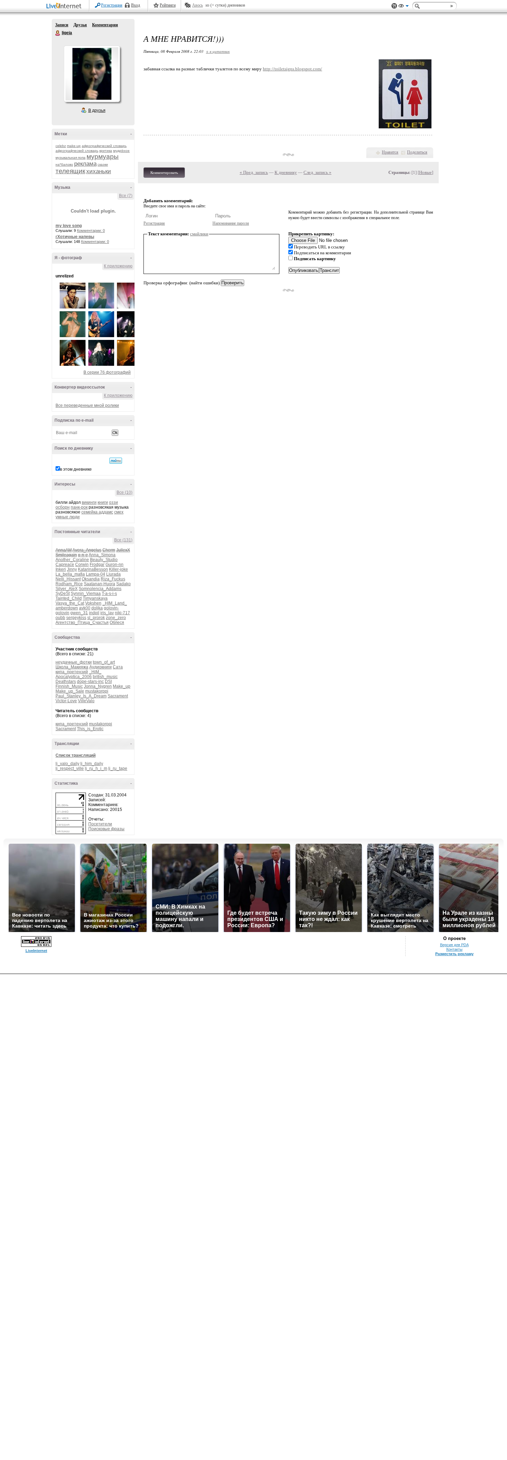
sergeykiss (76, 617)
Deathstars (66, 681)
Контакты (454, 949)
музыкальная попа (71, 157)
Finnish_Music (69, 686)
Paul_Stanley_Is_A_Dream (81, 696)
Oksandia (91, 579)
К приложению (118, 266)
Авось (197, 5)
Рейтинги (168, 5)
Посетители (100, 824)
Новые (425, 172)
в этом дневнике (76, 469)
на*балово (64, 164)
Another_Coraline (72, 559)
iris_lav (107, 612)
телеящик (70, 171)
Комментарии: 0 (91, 230)
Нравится (390, 152)
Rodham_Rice (69, 583)
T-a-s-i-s (109, 593)
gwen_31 (79, 612)
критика (105, 151)
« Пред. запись (254, 172)
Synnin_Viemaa (86, 593)
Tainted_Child (69, 598)
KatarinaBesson (93, 569)
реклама (85, 163)
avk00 (84, 608)
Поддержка (394, 6)
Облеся (117, 622)
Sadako (123, 583)
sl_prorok (96, 617)
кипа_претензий (72, 671)
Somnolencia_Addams (100, 588)
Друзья (80, 24)
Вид (403, 7)
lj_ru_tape (117, 768)
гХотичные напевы (75, 236)
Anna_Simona (102, 554)
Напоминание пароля (230, 223)
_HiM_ (95, 671)
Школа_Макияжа (72, 667)
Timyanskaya (95, 598)
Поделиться (417, 152)
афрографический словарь (104, 146)
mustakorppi (96, 691)
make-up (74, 146)
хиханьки (98, 171)
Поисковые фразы (106, 828)
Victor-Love (66, 700)
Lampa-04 (95, 574)
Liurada (113, 574)
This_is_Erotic (90, 728)
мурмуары (103, 156)
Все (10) (124, 492)
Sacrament (118, 696)
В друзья (97, 110)
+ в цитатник (218, 51)
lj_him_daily (91, 763)
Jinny (72, 569)
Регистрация (111, 5)
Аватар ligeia (92, 74)
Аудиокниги (100, 667)
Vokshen (93, 603)
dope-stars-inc (90, 681)
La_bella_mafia (70, 574)
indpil (94, 612)
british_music (105, 676)
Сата (118, 667)
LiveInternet (65, 6)
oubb (60, 617)
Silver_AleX (67, 588)
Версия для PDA (454, 945)
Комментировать (164, 172)
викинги (89, 502)
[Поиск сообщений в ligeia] (115, 461)
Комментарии (105, 24)
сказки (103, 164)
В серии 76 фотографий (107, 372)
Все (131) (123, 540)
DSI (108, 681)
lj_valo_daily (67, 763)
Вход (135, 5)
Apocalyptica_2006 (74, 676)
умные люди (68, 517)
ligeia (58, 33)
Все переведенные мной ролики (87, 405)
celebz (61, 146)
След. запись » (317, 172)
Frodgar (97, 564)
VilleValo (86, 700)
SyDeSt (63, 593)
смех (118, 512)
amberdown (67, 608)
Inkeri (61, 569)
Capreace (65, 564)
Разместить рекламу (454, 954)
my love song (69, 225)
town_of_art (104, 662)
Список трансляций (76, 755)
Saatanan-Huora (99, 583)
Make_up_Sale (70, 691)
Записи (61, 24)
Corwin (82, 564)
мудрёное (121, 151)
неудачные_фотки (74, 662)
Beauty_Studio (104, 559)
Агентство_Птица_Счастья (82, 622)
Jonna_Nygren (98, 686)
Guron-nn (114, 564)
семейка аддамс (97, 512)
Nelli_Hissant (68, 579)
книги (103, 502)
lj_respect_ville (70, 768)
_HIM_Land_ (114, 603)
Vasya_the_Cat (70, 603)
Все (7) (125, 195)
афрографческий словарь (77, 151)
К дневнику (286, 172)
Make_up (121, 686)
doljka (97, 608)
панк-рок (79, 507)
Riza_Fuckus (113, 579)
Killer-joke (118, 569)
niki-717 (122, 612)
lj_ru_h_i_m (96, 768)
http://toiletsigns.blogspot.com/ (292, 68)
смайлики (199, 233)
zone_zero (116, 617)
